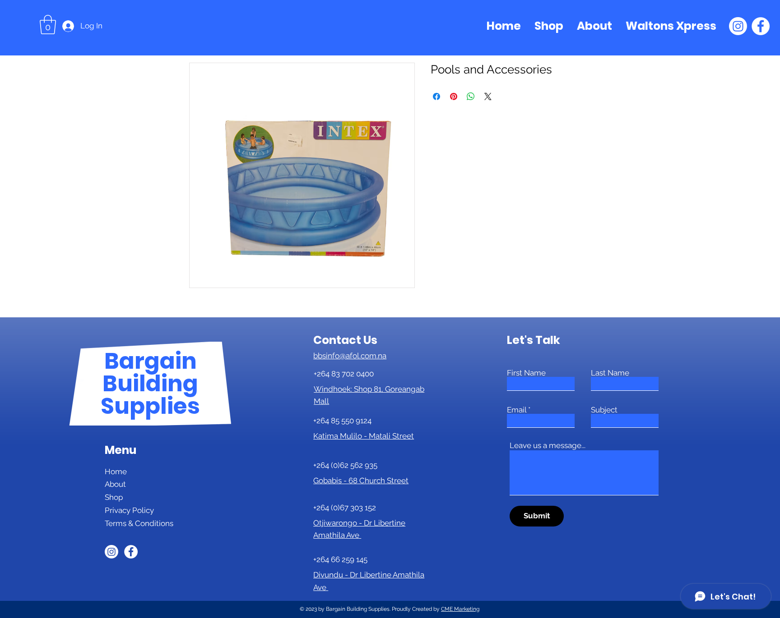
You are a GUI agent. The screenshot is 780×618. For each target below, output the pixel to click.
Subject (604, 410)
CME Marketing (460, 609)
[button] (48, 24)
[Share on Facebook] (436, 96)
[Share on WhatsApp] (470, 96)
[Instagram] (738, 26)
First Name (526, 373)
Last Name (610, 373)
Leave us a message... (547, 445)
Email (516, 410)
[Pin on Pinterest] (453, 96)
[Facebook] (761, 26)
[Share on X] (488, 96)
